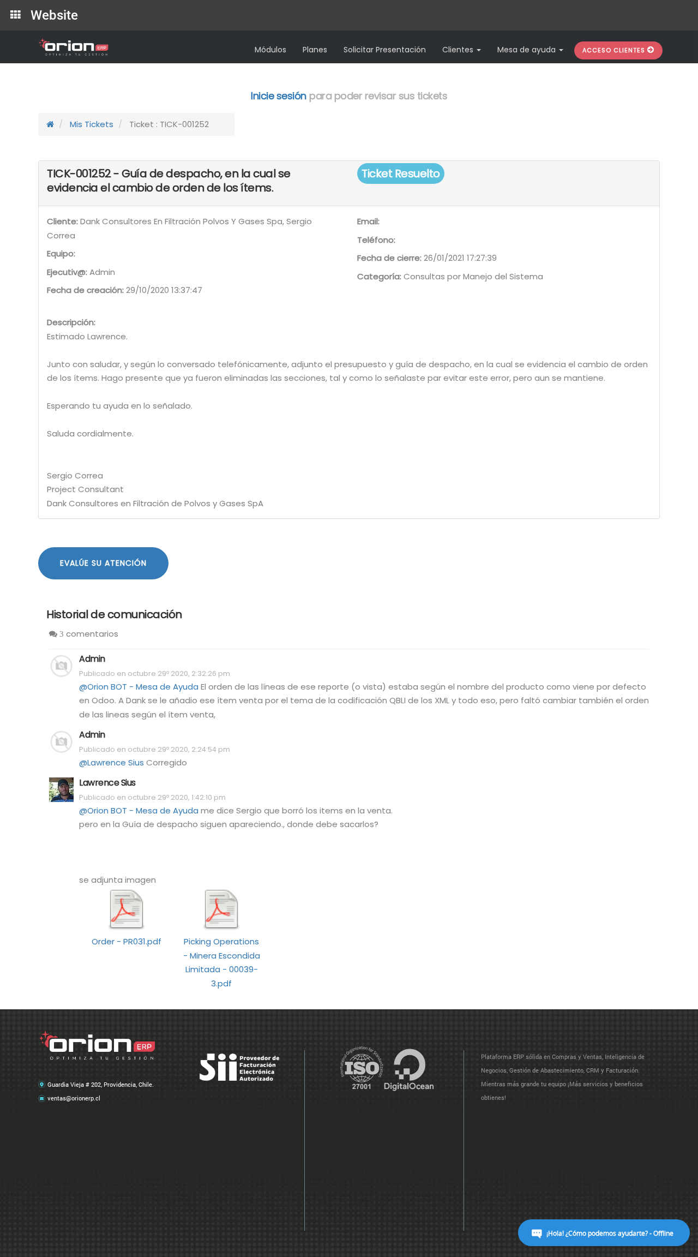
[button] (618, 50)
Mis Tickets (91, 124)
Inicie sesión (278, 96)
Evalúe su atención (103, 563)
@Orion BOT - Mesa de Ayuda (138, 686)
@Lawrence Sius (111, 762)
